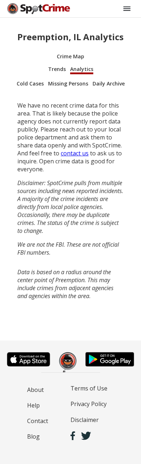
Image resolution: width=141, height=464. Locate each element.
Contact (37, 421)
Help (33, 405)
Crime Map (70, 56)
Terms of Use (88, 388)
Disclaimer (84, 420)
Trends (57, 69)
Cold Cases (30, 83)
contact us (75, 153)
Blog (33, 436)
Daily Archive (109, 83)
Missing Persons (68, 83)
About (35, 390)
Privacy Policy (88, 404)
